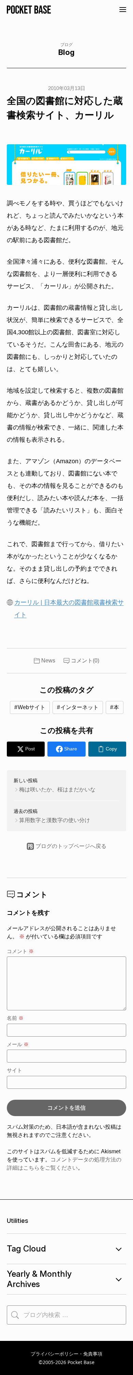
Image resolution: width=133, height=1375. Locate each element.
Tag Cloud (26, 1249)
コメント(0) (85, 660)
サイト (14, 1070)
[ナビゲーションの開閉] (123, 9)
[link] (107, 749)
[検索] (15, 1315)
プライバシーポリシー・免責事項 (66, 1353)
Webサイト (31, 707)
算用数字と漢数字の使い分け (54, 820)
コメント (20, 951)
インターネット (79, 707)
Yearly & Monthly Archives (39, 1279)
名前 (15, 1018)
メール (18, 1044)
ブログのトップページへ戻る (70, 846)
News (48, 660)
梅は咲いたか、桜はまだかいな (57, 789)
